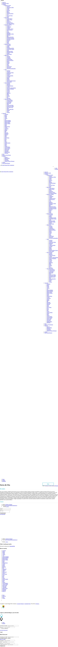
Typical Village (49, 316)
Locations (4, 4)
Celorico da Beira (10, 85)
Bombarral (9, 73)
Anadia (8, 8)
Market (6, 130)
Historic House (7, 122)
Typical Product (49, 317)
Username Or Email (3, 625)
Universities (7, 160)
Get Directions (2, 514)
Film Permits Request (6, 163)
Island (6, 125)
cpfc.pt (7, 506)
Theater (6, 145)
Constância (9, 58)
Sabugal (8, 96)
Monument (6, 133)
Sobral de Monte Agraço (11, 80)
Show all (3, 591)
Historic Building (8, 121)
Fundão (8, 89)
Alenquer (8, 71)
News (3, 154)
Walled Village (7, 152)
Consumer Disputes (20, 603)
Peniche (8, 79)
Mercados (4, 566)
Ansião (8, 46)
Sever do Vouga (10, 15)
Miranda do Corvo (10, 37)
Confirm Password (3, 644)
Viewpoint (6, 151)
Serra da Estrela (7, 82)
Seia (7, 97)
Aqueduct (6, 114)
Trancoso (8, 98)
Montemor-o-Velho (10, 33)
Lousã (8, 31)
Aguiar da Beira (10, 100)
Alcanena (8, 57)
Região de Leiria (7, 44)
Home (3, 479)
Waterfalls (6, 153)
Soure (8, 42)
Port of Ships (7, 137)
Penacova (8, 40)
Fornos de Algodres (10, 88)
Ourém (8, 63)
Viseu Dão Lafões (8, 99)
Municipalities (7, 158)
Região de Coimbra (8, 24)
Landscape (6, 128)
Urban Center (7, 149)
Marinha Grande (10, 51)
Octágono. (37, 603)
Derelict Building (8, 120)
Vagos (8, 16)
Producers (6, 159)
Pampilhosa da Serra (10, 39)
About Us (4, 2)
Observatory (4, 572)
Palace (6, 136)
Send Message (2, 513)
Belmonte (8, 84)
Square (6, 143)
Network (3, 156)
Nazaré (8, 77)
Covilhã (8, 86)
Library (6, 129)
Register (56, 169)
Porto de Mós (9, 54)
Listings (3, 480)
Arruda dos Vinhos (10, 72)
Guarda (50, 261)
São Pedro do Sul (10, 107)
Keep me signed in (4, 628)
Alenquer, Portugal (8, 504)
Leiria (8, 50)
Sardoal (8, 62)
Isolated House (7, 126)
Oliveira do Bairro (10, 13)
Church (6, 118)
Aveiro (8, 9)
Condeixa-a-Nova (10, 28)
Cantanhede (9, 26)
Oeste (6, 69)
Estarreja (8, 10)
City (5, 119)
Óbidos (8, 78)
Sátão (8, 108)
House (6, 124)
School (6, 141)
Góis (7, 30)
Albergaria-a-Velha (10, 7)
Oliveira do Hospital (10, 38)
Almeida (8, 83)
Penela (8, 41)
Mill (5, 131)
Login (56, 168)
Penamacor (9, 21)
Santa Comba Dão (10, 109)
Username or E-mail (3, 636)
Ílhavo (8, 11)
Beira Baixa (7, 17)
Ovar (8, 14)
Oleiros (8, 20)
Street (6, 144)
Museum (6, 134)
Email (1, 641)
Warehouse (4, 589)
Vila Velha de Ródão (10, 23)
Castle (6, 117)
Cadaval (8, 74)
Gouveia (50, 260)
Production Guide (5, 3)
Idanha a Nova (9, 19)
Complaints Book (27, 603)
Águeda (8, 6)
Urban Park (7, 150)
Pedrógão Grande (10, 52)
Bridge (6, 116)
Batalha (8, 47)
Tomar (8, 65)
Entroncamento (9, 59)
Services (6, 157)
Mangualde (9, 103)
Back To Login (2, 639)
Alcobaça (8, 70)
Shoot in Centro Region (6, 155)
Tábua (8, 43)
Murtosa (8, 12)
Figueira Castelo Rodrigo (11, 87)
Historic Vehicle (7, 123)
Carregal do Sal (9, 101)
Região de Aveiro (8, 5)
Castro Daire (9, 102)
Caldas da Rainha (10, 75)
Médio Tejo (7, 55)
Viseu (8, 111)
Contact (3, 162)
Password (1, 627)
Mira (50, 205)
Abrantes (8, 56)
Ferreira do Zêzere (10, 60)
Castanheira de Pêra (10, 48)
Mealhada (8, 32)
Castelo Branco (9, 18)
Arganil (8, 25)
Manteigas (8, 93)
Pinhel (8, 95)
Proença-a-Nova (10, 22)
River (6, 138)
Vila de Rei (9, 67)
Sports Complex (7, 142)
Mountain (6, 132)
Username (2, 640)
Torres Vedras (9, 81)
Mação (8, 61)
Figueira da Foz (9, 29)
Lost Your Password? (4, 630)
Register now (2, 645)
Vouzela (8, 112)
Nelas (8, 104)
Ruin (5, 140)
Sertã (8, 64)
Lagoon (6, 127)
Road (5, 139)
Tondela (8, 110)
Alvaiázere (9, 45)
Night (6, 135)
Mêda (8, 94)
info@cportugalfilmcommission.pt (11, 505)
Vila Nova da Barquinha (11, 68)
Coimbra (8, 27)
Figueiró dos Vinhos (10, 49)
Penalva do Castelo (10, 106)
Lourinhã (8, 76)
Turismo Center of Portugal (9, 161)
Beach (6, 115)
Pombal (8, 53)
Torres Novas (9, 66)
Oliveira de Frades (10, 105)
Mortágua (50, 204)
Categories (4, 113)
